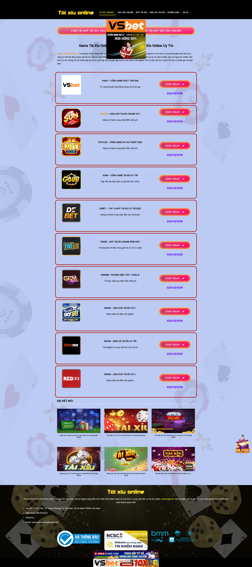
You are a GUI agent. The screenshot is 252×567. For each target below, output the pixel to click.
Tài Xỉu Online (106, 12)
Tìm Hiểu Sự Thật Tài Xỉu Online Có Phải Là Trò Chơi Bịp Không (173, 436)
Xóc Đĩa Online (125, 12)
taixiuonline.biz (168, 499)
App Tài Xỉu (141, 12)
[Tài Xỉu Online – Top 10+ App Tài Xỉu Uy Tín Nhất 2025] (76, 12)
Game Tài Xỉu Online (67, 53)
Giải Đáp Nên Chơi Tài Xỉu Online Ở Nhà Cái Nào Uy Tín (173, 473)
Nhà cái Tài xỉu (157, 12)
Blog (185, 12)
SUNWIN (104, 114)
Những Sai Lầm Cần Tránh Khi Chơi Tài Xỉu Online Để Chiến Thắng (126, 474)
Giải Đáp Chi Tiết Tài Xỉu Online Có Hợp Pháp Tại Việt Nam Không (79, 474)
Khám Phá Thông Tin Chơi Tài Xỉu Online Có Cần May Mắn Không (79, 436)
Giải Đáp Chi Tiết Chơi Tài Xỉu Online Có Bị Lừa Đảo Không (126, 435)
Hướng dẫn (173, 12)
